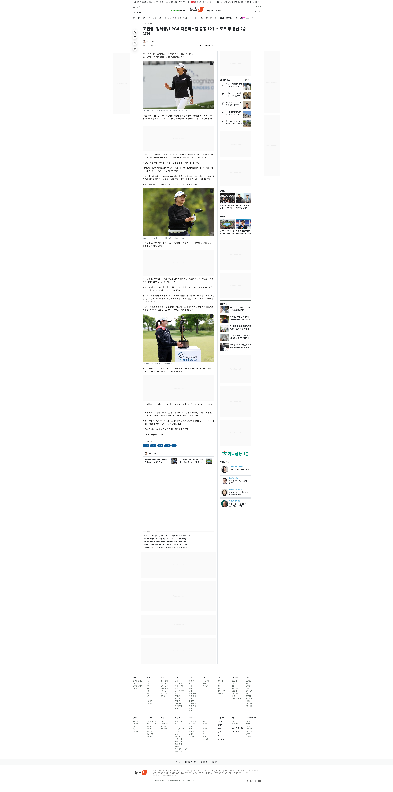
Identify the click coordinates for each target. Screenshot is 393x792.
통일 (204, 683)
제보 (259, 6)
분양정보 (135, 726)
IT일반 (149, 729)
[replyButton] (135, 37)
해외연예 (191, 731)
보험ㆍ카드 (235, 688)
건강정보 (177, 736)
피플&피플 (178, 703)
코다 (174, 446)
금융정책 (234, 683)
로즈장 (167, 446)
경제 (162, 677)
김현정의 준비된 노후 (235, 490)
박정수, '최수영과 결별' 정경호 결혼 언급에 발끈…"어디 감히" (234, 86)
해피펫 (182, 11)
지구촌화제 (178, 706)
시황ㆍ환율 (235, 693)
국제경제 (177, 696)
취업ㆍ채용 (249, 706)
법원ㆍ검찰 (150, 683)
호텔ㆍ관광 (249, 703)
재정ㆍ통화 (164, 683)
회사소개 (178, 762)
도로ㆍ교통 (178, 744)
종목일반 (206, 739)
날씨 (148, 696)
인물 (148, 698)
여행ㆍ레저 (178, 739)
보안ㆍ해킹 (150, 731)
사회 (148, 677)
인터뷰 (191, 734)
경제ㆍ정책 (164, 681)
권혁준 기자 (150, 41)
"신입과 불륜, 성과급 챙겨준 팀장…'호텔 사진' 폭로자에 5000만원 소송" (240, 329)
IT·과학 (149, 718)
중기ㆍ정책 (249, 691)
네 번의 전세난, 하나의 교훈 (239, 469)
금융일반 (234, 681)
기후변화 (177, 698)
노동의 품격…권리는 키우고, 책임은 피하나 (238, 505)
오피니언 (223, 462)
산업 (247, 677)
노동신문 (218, 11)
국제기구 (177, 701)
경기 (190, 686)
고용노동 (163, 691)
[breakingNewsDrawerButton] (137, 6)
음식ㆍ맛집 (178, 751)
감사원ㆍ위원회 (137, 686)
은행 (233, 686)
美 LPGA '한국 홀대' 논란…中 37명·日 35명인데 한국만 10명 (165, 545)
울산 (190, 709)
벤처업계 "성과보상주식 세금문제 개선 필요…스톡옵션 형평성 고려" (208, 2)
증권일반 (234, 691)
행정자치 (191, 681)
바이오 (163, 718)
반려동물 (177, 746)
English (210, 11)
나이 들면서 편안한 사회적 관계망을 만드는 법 (238, 493)
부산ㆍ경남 (192, 706)
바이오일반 (164, 729)
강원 (190, 691)
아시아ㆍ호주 (179, 686)
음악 (190, 729)
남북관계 (220, 693)
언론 (176, 734)
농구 (204, 734)
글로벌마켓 (235, 724)
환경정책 (163, 696)
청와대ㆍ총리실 (137, 681)
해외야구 (206, 724)
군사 (218, 683)
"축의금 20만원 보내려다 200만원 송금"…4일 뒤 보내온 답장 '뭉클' (240, 319)
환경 (148, 693)
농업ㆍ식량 (164, 693)
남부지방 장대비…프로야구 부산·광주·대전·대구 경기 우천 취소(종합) (191, 460)
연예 (222, 190)
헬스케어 (163, 726)
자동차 (248, 688)
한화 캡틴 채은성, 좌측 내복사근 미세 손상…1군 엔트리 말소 (156, 460)
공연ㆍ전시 (178, 721)
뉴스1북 (248, 734)
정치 (134, 677)
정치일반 (135, 688)
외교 (204, 677)
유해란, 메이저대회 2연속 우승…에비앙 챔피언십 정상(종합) (165, 539)
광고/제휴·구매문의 (190, 762)
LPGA (160, 446)
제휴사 (234, 718)
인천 (190, 688)
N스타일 (191, 736)
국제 (176, 677)
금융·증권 (235, 677)
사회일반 (149, 703)
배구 (204, 731)
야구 (204, 721)
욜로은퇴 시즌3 (233, 478)
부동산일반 (136, 721)
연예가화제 (192, 721)
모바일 (149, 726)
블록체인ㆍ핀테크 (237, 698)
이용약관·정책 (204, 762)
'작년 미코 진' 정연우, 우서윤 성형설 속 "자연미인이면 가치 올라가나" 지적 (240, 338)
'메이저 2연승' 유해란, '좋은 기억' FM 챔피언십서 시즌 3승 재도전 (167, 536)
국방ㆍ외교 (206, 681)
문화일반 (177, 731)
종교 (176, 726)
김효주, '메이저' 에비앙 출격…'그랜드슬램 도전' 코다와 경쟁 (165, 542)
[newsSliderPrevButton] (244, 80)
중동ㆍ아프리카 (179, 691)
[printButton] (135, 49)
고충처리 (214, 762)
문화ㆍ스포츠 (221, 691)
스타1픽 (248, 726)
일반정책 (135, 724)
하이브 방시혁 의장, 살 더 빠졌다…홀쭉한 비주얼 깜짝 (234, 105)
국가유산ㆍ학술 (179, 729)
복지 (148, 688)
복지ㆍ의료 (164, 721)
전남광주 (191, 701)
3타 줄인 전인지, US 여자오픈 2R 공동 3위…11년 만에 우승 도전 (166, 547)
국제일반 (177, 709)
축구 (204, 726)
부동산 (135, 718)
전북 (190, 698)
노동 (148, 691)
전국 (190, 677)
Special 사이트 (251, 718)
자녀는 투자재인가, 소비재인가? (238, 482)
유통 (247, 693)
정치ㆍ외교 (220, 681)
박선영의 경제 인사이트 (236, 467)
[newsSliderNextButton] (249, 80)
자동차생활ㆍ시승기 (181, 749)
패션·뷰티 (249, 698)
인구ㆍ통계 (164, 688)
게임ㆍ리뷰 (150, 734)
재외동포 (206, 686)
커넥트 (255, 6)
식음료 (248, 701)
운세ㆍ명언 (178, 741)
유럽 (176, 688)
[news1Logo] (140, 772)
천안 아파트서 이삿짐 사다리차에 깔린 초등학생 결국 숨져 (234, 123)
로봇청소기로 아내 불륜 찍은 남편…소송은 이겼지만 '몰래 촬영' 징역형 (241, 347)
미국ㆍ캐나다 (179, 683)
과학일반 (149, 736)
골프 (204, 736)
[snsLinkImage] (247, 781)
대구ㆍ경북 (192, 703)
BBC (233, 721)
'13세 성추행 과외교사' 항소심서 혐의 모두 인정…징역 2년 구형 (234, 114)
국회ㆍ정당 (136, 683)
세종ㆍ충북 (192, 693)
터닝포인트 (249, 731)
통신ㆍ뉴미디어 (151, 724)
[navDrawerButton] (133, 6)
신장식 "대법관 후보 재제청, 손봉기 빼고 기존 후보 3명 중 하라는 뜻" (255, 2)
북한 (218, 677)
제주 (190, 711)
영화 (190, 726)
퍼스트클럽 (249, 736)
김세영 (153, 446)
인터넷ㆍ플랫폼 (151, 721)
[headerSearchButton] (140, 6)
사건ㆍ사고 (150, 681)
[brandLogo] (196, 9)
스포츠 (145, 23)
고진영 (146, 446)
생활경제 (248, 696)
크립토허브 (175, 11)
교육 (148, 686)
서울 (190, 683)
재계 (247, 683)
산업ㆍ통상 (164, 686)
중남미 (177, 693)
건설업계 (135, 731)
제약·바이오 (164, 724)
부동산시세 (136, 729)
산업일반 (248, 681)
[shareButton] (135, 31)
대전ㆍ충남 (192, 696)
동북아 (177, 681)
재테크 (233, 696)
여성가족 (149, 701)
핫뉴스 (223, 303)
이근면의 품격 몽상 (234, 501)
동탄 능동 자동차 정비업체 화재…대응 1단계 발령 (166, 2)
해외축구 (206, 729)
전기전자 (248, 686)
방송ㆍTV (192, 724)
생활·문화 (178, 718)
